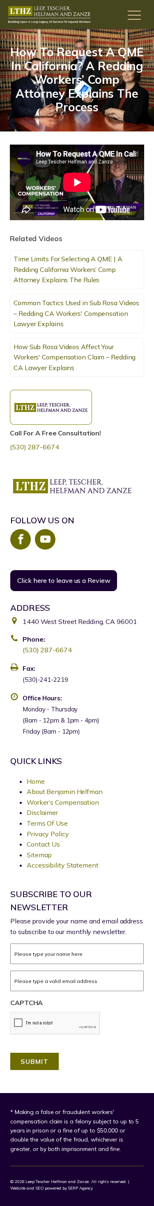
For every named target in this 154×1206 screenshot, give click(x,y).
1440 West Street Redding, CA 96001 (80, 621)
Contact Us (43, 844)
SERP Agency (80, 1188)
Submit (34, 1061)
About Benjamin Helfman (65, 791)
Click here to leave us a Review (63, 580)
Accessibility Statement (63, 865)
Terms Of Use (47, 823)
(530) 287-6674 (34, 447)
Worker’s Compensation (63, 802)
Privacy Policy (48, 834)
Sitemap (39, 855)
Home (36, 781)
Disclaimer (42, 812)
